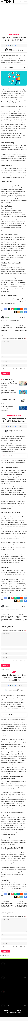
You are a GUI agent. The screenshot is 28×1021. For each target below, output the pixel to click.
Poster (11, 689)
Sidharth (10, 49)
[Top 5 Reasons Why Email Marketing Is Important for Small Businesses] (23, 383)
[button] (2, 1)
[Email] (18, 312)
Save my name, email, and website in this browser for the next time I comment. (14, 369)
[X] (14, 977)
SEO (19, 415)
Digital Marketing (14, 34)
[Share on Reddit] (21, 309)
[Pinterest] (14, 991)
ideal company (16, 124)
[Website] (21, 317)
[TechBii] (9, 1)
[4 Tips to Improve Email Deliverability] (23, 408)
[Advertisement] (14, 18)
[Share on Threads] (15, 312)
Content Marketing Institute (13, 154)
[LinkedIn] (26, 317)
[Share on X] (11, 45)
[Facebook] (22, 317)
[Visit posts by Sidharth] (6, 49)
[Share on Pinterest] (12, 309)
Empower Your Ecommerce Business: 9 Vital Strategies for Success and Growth (8, 392)
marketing (16, 819)
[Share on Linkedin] (18, 309)
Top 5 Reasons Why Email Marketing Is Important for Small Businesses (9, 383)
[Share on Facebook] (8, 45)
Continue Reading (4, 669)
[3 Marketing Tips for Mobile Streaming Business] (23, 401)
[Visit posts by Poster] (6, 689)
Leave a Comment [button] (7, 628)
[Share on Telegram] (25, 309)
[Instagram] (24, 317)
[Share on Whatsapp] (15, 309)
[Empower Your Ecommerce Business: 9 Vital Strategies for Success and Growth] (23, 392)
